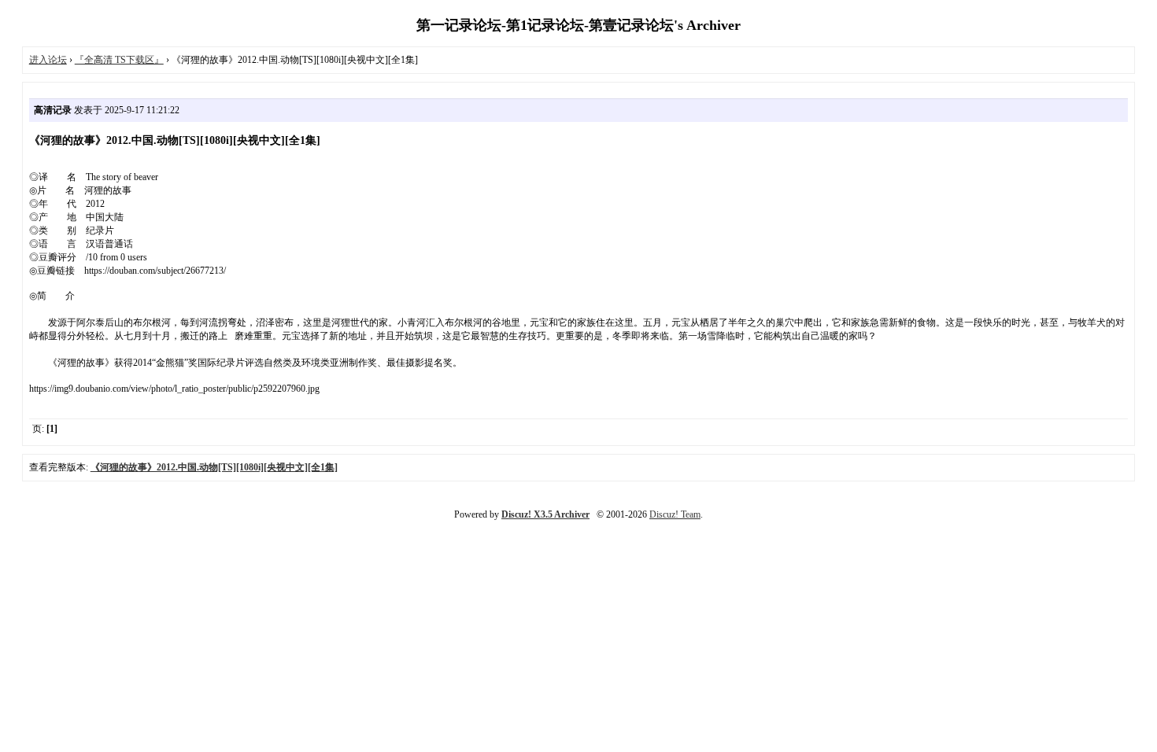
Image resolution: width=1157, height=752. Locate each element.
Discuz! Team (674, 514)
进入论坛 (48, 59)
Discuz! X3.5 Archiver (545, 514)
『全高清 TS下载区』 (119, 59)
